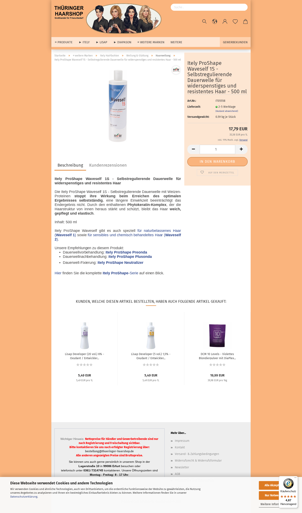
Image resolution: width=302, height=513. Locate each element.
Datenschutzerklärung (23, 496)
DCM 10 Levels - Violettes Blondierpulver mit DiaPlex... (217, 355)
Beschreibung (70, 165)
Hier (58, 273)
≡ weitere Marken (150, 42)
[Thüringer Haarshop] (109, 18)
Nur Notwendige (275, 495)
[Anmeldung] (225, 21)
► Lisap (101, 42)
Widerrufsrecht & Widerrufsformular (198, 460)
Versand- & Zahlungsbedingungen (197, 454)
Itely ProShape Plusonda (130, 257)
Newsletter (182, 467)
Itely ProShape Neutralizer (120, 263)
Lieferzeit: (194, 107)
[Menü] (295, 478)
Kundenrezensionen (108, 165)
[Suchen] (204, 21)
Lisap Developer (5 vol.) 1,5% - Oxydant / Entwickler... (151, 355)
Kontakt (180, 447)
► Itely (84, 42)
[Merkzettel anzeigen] (235, 21)
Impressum (182, 441)
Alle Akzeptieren (275, 485)
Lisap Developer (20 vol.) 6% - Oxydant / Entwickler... (84, 355)
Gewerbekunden (235, 42)
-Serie (120, 273)
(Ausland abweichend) (227, 111)
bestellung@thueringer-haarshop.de (109, 451)
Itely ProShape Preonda (126, 252)
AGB (177, 474)
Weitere (176, 42)
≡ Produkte (64, 42)
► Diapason (122, 42)
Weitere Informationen (275, 504)
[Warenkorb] (245, 21)
